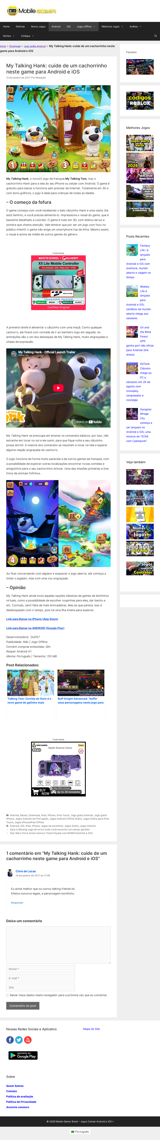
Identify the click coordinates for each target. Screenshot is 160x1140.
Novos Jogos (38, 26)
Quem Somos (15, 1085)
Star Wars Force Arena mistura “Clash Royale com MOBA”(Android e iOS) (51, 833)
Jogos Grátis (71, 825)
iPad (43, 815)
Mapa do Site (91, 1029)
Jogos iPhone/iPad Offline (29, 822)
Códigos (25, 35)
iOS (69, 26)
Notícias (20, 26)
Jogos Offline (84, 26)
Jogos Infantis (88, 825)
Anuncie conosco (17, 1107)
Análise (134, 26)
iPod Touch (63, 815)
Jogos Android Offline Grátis (66, 818)
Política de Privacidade (21, 1101)
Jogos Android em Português (31, 818)
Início (3, 46)
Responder (17, 902)
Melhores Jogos (111, 26)
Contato (11, 1091)
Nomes (7, 35)
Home (6, 26)
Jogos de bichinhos (52, 825)
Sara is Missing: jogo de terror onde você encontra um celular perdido (50, 829)
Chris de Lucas (26, 871)
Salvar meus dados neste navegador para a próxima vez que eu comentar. (59, 995)
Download (14, 46)
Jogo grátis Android (35, 46)
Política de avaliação (19, 1096)
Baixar (23, 815)
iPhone (51, 815)
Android (56, 26)
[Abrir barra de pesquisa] (155, 36)
